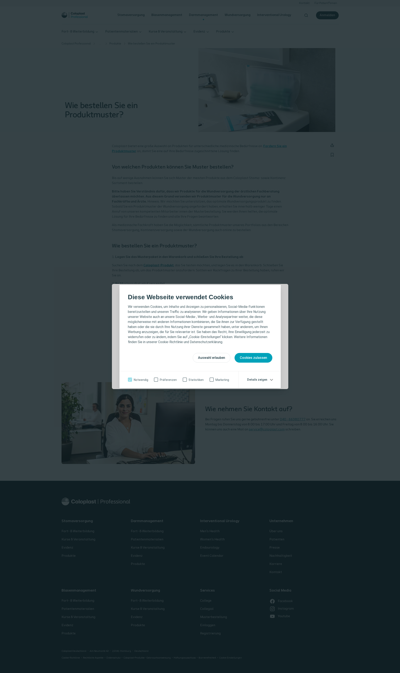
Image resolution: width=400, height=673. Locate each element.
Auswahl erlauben (211, 358)
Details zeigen (257, 379)
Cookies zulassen (253, 358)
